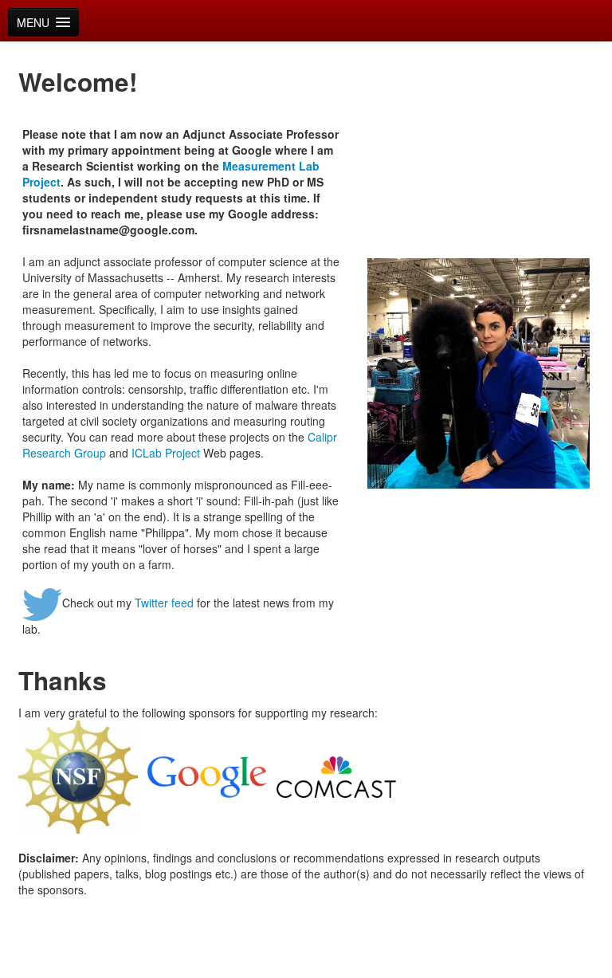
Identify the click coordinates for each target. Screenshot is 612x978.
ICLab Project (165, 453)
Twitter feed (164, 603)
